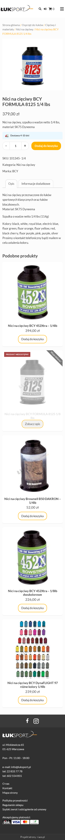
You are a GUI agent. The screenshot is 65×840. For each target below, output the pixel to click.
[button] (45, 9)
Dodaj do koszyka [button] (32, 339)
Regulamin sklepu (12, 805)
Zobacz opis (32, 424)
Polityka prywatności (15, 800)
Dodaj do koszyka (46, 146)
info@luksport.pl (21, 767)
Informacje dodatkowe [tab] (35, 183)
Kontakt (7, 788)
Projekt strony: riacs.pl (32, 837)
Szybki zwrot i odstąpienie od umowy (24, 809)
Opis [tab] (11, 183)
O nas (5, 783)
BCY (15, 171)
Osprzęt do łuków (32, 25)
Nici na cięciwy (24, 29)
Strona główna (11, 25)
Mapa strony (10, 792)
